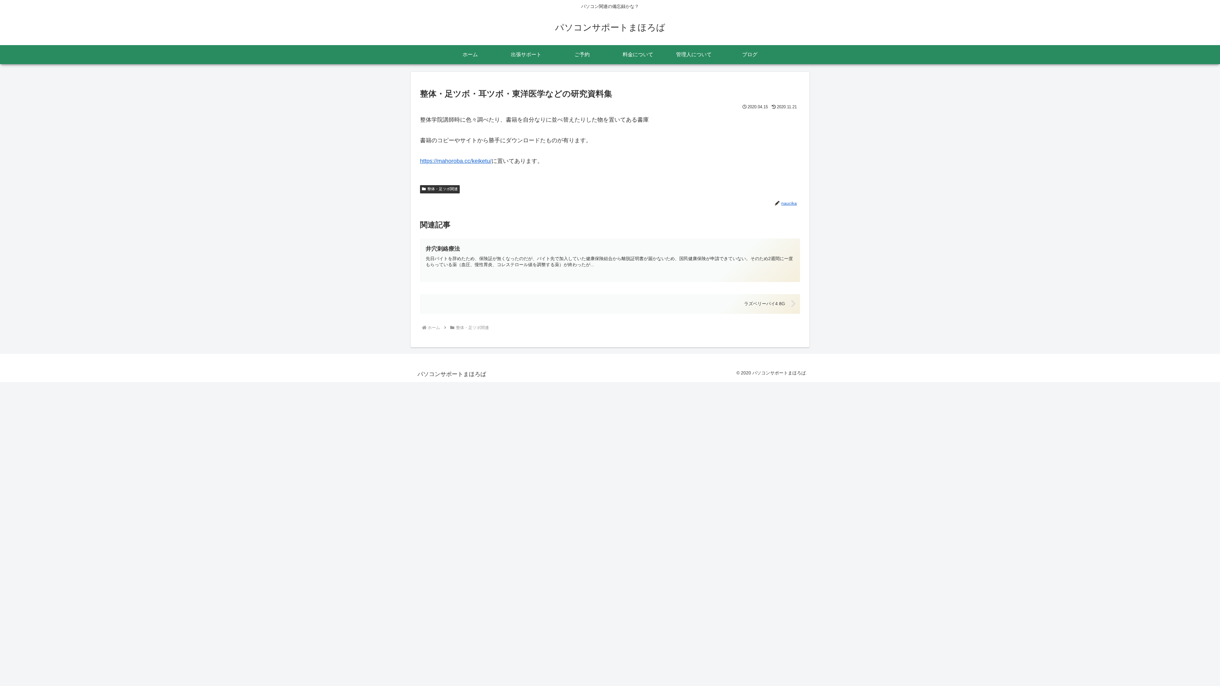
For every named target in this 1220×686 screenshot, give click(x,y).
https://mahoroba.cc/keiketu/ (455, 161)
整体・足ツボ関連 (442, 189)
